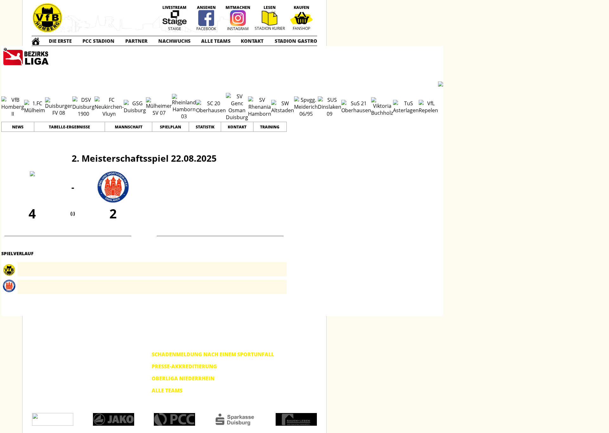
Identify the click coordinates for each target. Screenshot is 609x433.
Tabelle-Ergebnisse (69, 127)
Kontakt (237, 127)
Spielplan (170, 127)
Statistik (205, 127)
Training (269, 127)
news (17, 127)
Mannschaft (128, 127)
